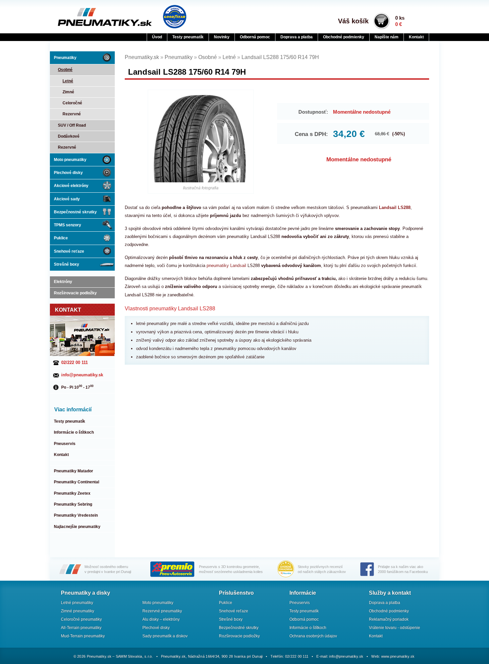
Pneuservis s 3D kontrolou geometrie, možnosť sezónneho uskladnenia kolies (231, 569)
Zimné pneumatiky (77, 611)
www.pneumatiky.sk (398, 656)
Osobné (65, 69)
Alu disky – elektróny (161, 619)
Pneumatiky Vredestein (76, 515)
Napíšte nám (387, 37)
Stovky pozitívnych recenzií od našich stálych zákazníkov (322, 569)
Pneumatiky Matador (73, 471)
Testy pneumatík (188, 37)
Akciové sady (67, 199)
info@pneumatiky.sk (82, 374)
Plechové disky (68, 172)
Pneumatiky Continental (76, 482)
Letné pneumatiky (77, 602)
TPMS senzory (67, 225)
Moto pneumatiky (70, 159)
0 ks (400, 21)
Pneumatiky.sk (90, 17)
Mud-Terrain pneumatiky (83, 636)
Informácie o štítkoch (74, 432)
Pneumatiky (65, 57)
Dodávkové (69, 136)
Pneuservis (65, 443)
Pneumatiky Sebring (73, 504)
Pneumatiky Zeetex (72, 493)
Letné (68, 81)
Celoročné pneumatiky (81, 619)
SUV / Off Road (72, 125)
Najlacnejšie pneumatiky (77, 526)
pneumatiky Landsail (226, 265)
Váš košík (353, 21)
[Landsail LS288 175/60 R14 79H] (201, 138)
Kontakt (416, 37)
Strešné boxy (66, 264)
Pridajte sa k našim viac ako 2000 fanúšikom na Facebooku (403, 569)
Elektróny (63, 281)
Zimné (68, 92)
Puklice (61, 238)
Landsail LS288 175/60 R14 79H (280, 57)
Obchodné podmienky (343, 37)
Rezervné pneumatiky (162, 611)
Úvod (157, 37)
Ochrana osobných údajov (313, 636)
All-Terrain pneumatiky (81, 627)
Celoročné (72, 103)
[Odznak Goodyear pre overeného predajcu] (174, 16)
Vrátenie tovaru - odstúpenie (394, 627)
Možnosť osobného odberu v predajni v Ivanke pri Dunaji (107, 569)
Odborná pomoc (255, 37)
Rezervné (72, 114)
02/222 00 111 (74, 362)
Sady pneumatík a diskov (165, 636)
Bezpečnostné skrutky (75, 212)
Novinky (222, 37)
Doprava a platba (296, 37)
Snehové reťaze (69, 251)
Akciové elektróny (71, 185)
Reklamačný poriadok (388, 619)
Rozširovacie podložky (75, 293)
